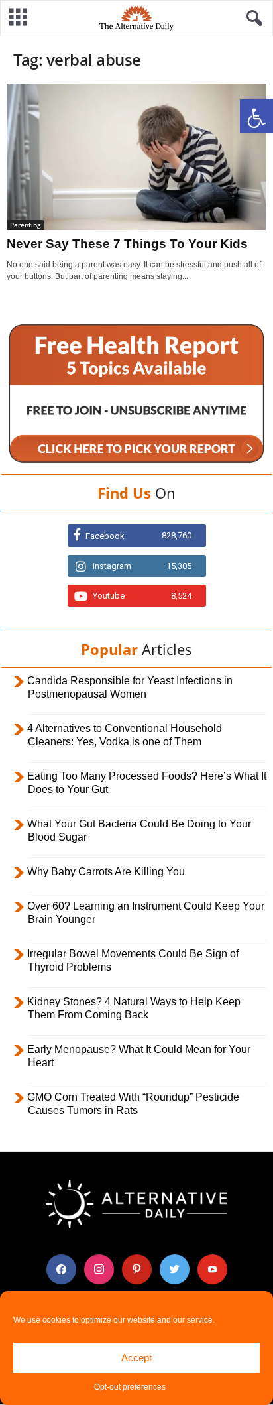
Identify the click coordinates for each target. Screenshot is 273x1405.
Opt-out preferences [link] (130, 1387)
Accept (136, 1357)
